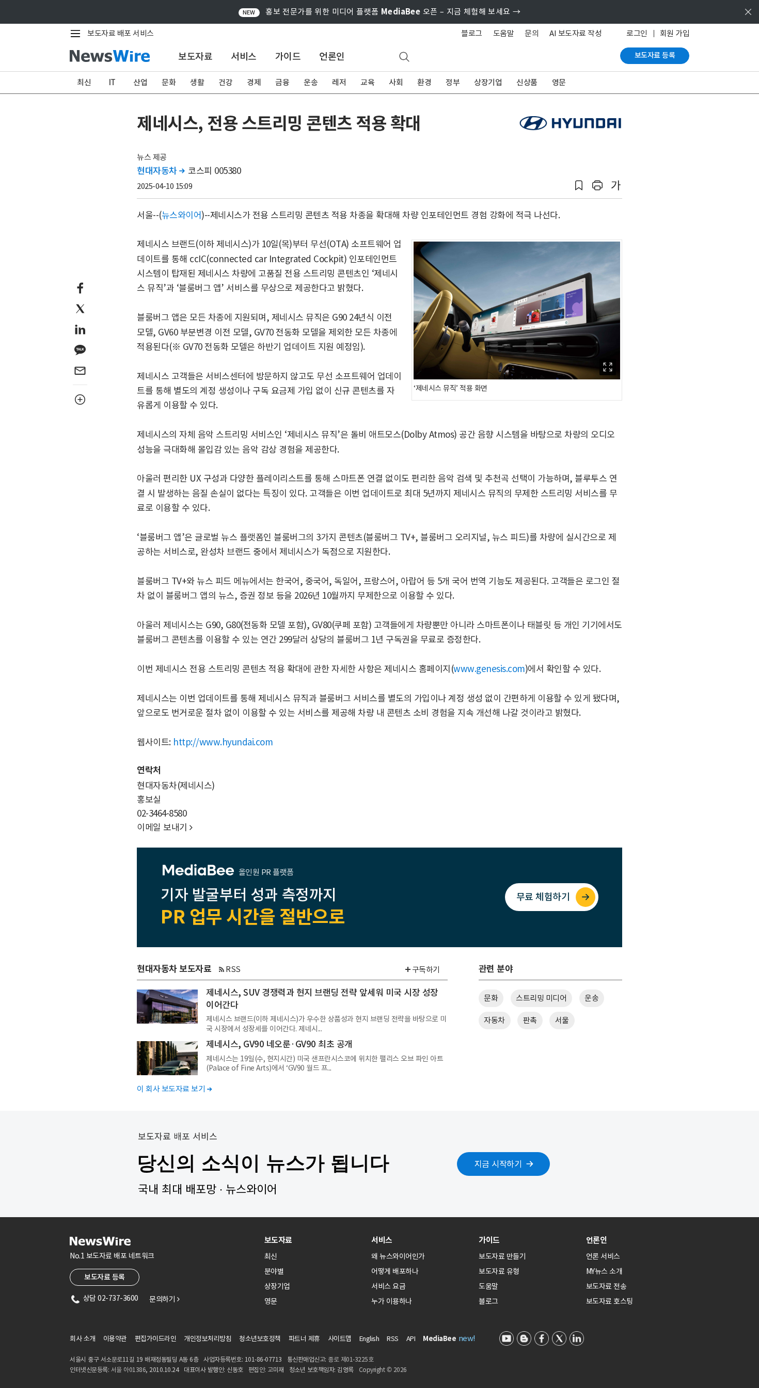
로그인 (636, 33)
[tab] (314, 1240)
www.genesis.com (489, 669)
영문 (559, 82)
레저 (339, 82)
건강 (225, 82)
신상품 (526, 82)
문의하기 (164, 1299)
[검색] (404, 57)
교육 (367, 82)
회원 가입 (675, 33)
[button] (579, 185)
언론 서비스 (603, 1256)
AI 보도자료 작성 (575, 33)
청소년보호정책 (260, 1338)
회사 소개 (83, 1338)
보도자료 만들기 (502, 1256)
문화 (169, 82)
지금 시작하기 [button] (498, 1164)
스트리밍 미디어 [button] (541, 998)
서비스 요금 (388, 1286)
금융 (282, 82)
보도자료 (195, 56)
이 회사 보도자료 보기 (174, 1089)
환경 (424, 82)
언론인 (332, 56)
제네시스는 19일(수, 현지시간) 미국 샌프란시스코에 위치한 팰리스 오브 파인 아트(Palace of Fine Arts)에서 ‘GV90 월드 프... (324, 1063)
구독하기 (426, 970)
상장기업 (488, 82)
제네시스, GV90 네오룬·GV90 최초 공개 (279, 1044)
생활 (197, 82)
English (369, 1338)
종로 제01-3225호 (350, 1359)
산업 (140, 82)
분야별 (274, 1271)
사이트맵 (340, 1338)
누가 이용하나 (391, 1301)
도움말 (503, 33)
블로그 (471, 33)
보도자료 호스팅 (609, 1301)
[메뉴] (77, 33)
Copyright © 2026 (383, 1370)
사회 (396, 82)
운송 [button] (591, 998)
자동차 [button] (494, 1020)
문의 (532, 33)
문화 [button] (491, 998)
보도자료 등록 (655, 55)
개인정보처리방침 (207, 1338)
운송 (311, 82)
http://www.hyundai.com (223, 742)
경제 (254, 82)
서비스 (244, 56)
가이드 (288, 56)
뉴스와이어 (182, 215)
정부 (453, 82)
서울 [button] (562, 1020)
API (411, 1338)
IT (112, 82)
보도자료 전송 (606, 1286)
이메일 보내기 (165, 827)
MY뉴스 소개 (604, 1271)
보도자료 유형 (499, 1271)
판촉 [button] (530, 1020)
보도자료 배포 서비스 (120, 33)
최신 (84, 82)
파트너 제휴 (304, 1338)
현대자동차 (161, 171)
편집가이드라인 (156, 1338)
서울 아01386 (128, 1370)
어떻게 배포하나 (394, 1271)
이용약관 (115, 1338)
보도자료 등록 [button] (104, 1277)
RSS (233, 969)
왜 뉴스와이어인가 (398, 1256)
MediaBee (439, 1338)
